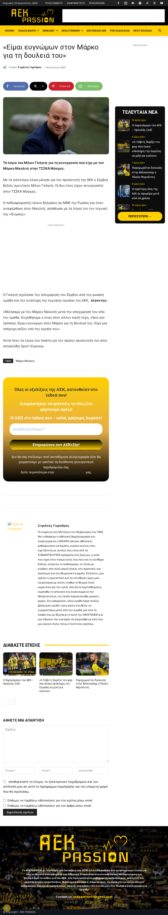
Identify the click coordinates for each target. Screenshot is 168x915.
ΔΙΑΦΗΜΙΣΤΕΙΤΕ (76, 3)
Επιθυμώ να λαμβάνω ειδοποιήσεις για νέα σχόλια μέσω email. (50, 800)
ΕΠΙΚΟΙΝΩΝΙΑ (97, 3)
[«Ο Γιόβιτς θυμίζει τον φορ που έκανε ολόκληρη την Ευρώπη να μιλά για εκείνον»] (55, 664)
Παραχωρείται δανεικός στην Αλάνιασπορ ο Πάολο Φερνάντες (92, 684)
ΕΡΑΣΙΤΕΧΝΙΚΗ (71, 30)
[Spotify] (140, 3)
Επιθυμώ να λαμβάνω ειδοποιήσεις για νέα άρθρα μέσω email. (49, 805)
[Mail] (133, 3)
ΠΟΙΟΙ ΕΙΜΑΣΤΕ (54, 3)
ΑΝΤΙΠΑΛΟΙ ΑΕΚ (96, 30)
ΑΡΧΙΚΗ (9, 30)
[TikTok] (147, 3)
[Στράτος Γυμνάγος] (6, 67)
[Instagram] (125, 3)
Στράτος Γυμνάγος (30, 67)
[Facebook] (118, 3)
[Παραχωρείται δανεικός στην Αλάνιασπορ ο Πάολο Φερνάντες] (92, 664)
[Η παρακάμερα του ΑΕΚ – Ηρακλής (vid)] (19, 664)
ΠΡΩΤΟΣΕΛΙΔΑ (142, 30)
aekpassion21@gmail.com (92, 896)
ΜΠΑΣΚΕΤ (49, 30)
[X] (154, 3)
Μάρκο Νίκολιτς (25, 360)
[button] (159, 31)
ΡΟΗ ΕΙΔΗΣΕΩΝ (120, 30)
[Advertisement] (113, 15)
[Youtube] (161, 3)
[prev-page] (6, 701)
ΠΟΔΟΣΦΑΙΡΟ (27, 30)
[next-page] (13, 701)
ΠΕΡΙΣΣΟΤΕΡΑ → (140, 216)
